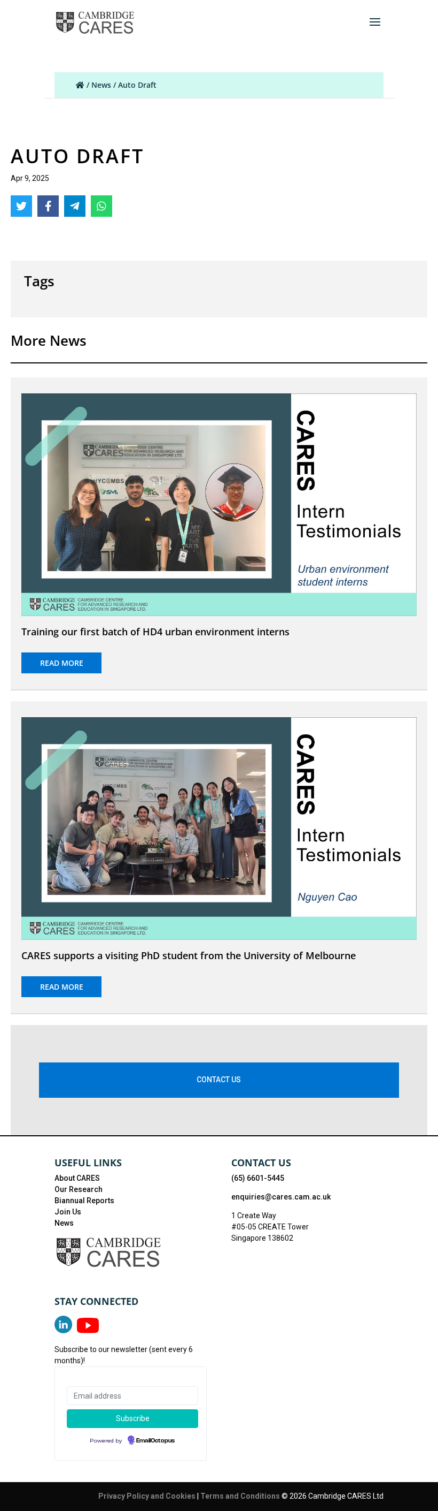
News (101, 85)
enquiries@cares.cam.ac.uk (281, 1197)
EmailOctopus (155, 1441)
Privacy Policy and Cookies (147, 1496)
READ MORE (61, 663)
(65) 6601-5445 (257, 1178)
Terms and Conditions (240, 1496)
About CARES (77, 1178)
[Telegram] (74, 206)
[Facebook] (48, 206)
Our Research (78, 1189)
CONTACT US (219, 1079)
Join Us (67, 1212)
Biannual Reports (84, 1200)
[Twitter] (21, 206)
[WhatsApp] (101, 206)
